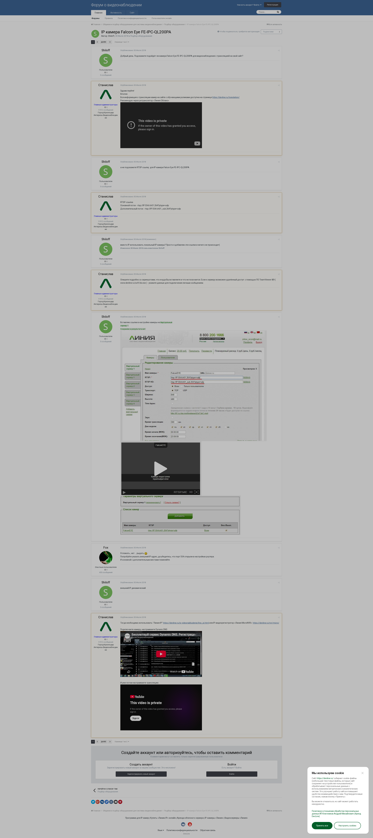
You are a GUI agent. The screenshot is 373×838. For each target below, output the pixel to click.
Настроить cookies (347, 825)
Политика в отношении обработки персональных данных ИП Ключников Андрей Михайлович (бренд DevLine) (336, 813)
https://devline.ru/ (325, 778)
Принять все (322, 825)
